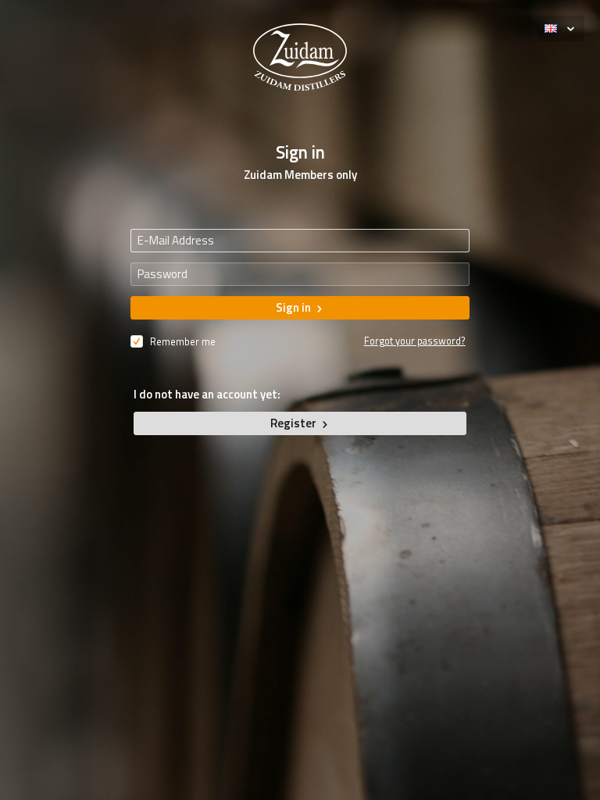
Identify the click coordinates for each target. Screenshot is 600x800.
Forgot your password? (415, 341)
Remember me (182, 341)
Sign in (294, 307)
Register (294, 423)
